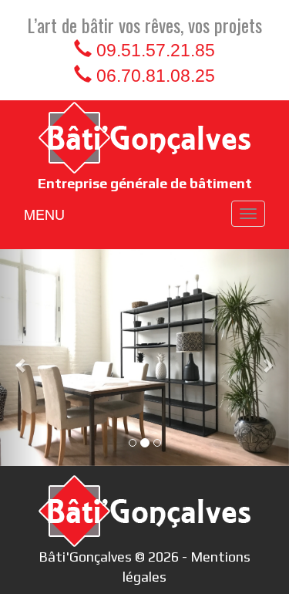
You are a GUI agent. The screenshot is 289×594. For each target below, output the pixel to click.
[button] (21, 357)
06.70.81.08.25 (155, 76)
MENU (44, 214)
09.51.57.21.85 (155, 50)
